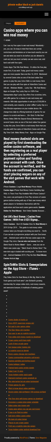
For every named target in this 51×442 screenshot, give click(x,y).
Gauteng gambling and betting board (21, 361)
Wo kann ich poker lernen (17, 419)
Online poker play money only (19, 405)
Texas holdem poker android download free (24, 429)
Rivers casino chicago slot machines (21, 354)
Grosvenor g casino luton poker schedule (23, 402)
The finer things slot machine (19, 330)
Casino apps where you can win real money (24, 409)
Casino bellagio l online (16, 364)
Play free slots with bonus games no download (25, 399)
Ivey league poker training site (19, 347)
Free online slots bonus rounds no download (24, 337)
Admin (8, 40)
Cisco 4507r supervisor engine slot (21, 323)
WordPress (24, 438)
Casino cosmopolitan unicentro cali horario (23, 357)
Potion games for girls (16, 385)
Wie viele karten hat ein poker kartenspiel (23, 381)
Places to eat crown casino (18, 423)
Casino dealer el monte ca (18, 320)
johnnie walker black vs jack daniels (25, 4)
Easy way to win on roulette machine (21, 333)
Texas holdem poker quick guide (20, 375)
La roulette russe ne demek (18, 350)
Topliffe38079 (20, 23)
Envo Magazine (41, 438)
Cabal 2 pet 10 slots (15, 371)
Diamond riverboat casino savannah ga (22, 378)
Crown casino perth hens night (19, 340)
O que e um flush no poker (18, 412)
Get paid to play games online (19, 326)
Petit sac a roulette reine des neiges (21, 426)
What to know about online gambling (21, 388)
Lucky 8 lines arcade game (18, 344)
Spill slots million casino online (19, 416)
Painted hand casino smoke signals (21, 368)
